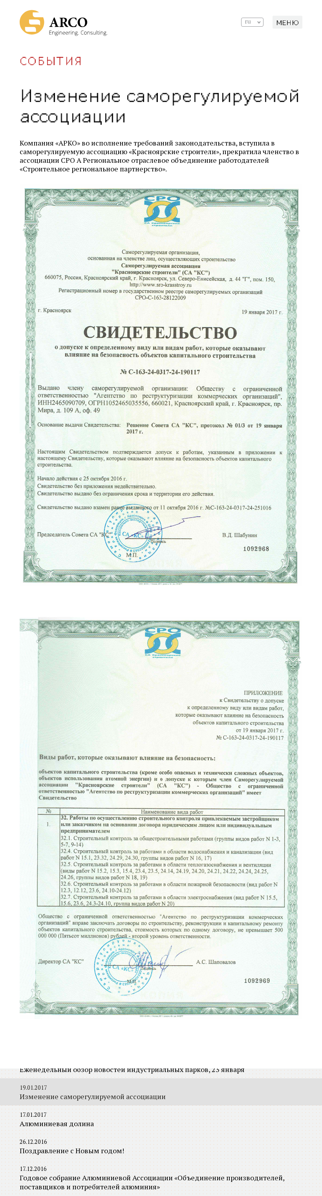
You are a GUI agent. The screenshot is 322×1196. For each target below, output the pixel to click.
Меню (287, 23)
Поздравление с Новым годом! (72, 1146)
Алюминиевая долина (57, 1119)
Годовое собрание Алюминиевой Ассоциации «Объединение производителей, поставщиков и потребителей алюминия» (152, 1178)
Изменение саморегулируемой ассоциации (93, 1092)
